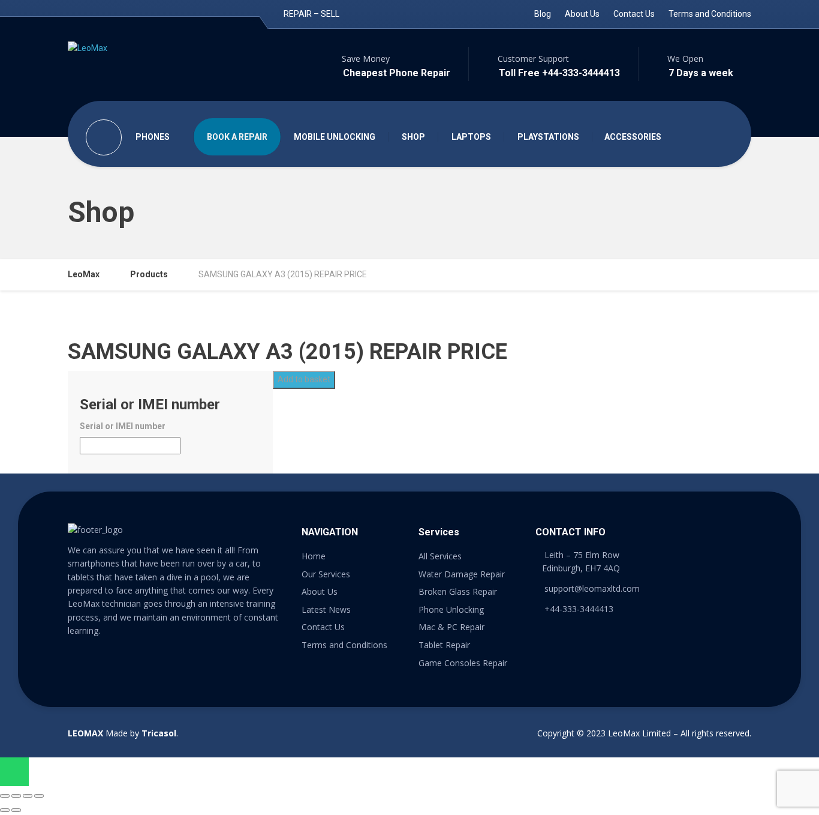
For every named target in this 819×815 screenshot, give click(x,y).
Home (314, 556)
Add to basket (304, 379)
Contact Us (634, 14)
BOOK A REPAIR (237, 137)
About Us (582, 14)
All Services (440, 556)
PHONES (153, 137)
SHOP (413, 137)
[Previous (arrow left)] (5, 810)
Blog (542, 14)
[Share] (16, 796)
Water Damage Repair (461, 574)
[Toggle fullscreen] (27, 796)
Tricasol (158, 733)
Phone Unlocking (451, 609)
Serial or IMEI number (122, 426)
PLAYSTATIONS (548, 137)
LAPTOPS (471, 137)
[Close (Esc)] (5, 796)
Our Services (326, 574)
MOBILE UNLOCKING (334, 137)
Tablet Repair (444, 645)
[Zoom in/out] (39, 796)
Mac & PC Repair (451, 627)
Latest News (326, 609)
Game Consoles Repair (462, 663)
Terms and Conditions (710, 14)
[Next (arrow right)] (16, 810)
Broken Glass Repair (457, 591)
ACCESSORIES (632, 137)
